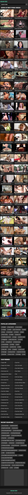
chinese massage (6, 445)
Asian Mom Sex (5, 397)
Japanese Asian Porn (6, 394)
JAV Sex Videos (19, 377)
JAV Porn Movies (19, 388)
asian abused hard (18, 430)
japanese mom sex (20, 414)
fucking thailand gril (16, 433)
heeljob (16, 467)
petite (24, 329)
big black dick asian (21, 462)
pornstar (4, 354)
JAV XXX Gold (19, 365)
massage (4, 352)
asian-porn (22, 349)
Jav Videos (18, 371)
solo (24, 354)
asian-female (5, 347)
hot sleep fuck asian (21, 440)
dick (3, 342)
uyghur (21, 455)
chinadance (11, 438)
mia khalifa (24, 445)
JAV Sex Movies (19, 379)
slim (12, 467)
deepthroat (9, 342)
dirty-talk (5, 349)
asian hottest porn (20, 400)
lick (10, 349)
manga (15, 337)
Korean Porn (4, 405)
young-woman (12, 352)
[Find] (26, 4)
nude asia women (10, 453)
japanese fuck (19, 417)
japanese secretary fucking (8, 462)
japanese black (14, 425)
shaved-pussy (17, 342)
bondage (19, 354)
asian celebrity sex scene (18, 465)
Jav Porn (17, 362)
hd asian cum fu (6, 433)
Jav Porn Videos (5, 391)
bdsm (22, 332)
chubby (11, 334)
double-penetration (7, 337)
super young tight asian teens (9, 460)
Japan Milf (4, 362)
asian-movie (11, 354)
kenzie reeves (23, 450)
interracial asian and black (8, 448)
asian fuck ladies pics (16, 435)
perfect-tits (13, 347)
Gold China (4, 411)
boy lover (4, 438)
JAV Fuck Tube (5, 414)
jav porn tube (19, 411)
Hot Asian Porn (5, 379)
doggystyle (5, 339)
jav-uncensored (17, 329)
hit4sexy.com (5, 467)
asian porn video (5, 417)
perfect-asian (22, 337)
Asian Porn (4, 382)
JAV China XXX (19, 405)
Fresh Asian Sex (5, 408)
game (18, 344)
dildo (20, 347)
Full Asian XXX (5, 371)
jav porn (17, 391)
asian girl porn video (20, 382)
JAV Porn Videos (19, 385)
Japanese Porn (5, 400)
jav (16, 374)
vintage (4, 329)
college (12, 344)
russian (20, 339)
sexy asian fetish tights (7, 457)
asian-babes (19, 327)
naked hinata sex (20, 443)
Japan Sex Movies (5, 388)
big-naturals (11, 327)
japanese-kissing (21, 352)
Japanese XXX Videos (6, 374)
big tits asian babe (6, 428)
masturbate (10, 332)
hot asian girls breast (7, 430)
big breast (12, 443)
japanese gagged (6, 435)
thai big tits (5, 443)
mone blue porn (16, 445)
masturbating (5, 344)
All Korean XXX (5, 402)
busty (4, 332)
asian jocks (15, 428)
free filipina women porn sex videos (10, 455)
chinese (16, 332)
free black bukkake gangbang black (10, 450)
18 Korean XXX (5, 377)
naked (10, 329)
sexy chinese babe (6, 465)
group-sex (18, 334)
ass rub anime (5, 425)
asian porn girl (19, 397)
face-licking (5, 334)
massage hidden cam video (8, 440)
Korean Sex (4, 368)
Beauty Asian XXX (6, 385)
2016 (3, 453)
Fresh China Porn (19, 408)
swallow (15, 349)
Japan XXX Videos (6, 365)
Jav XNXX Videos (19, 368)
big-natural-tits (13, 339)
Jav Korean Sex (19, 394)
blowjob (4, 327)
